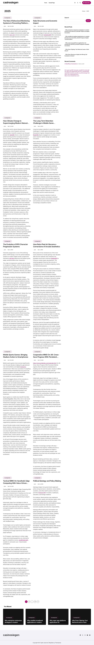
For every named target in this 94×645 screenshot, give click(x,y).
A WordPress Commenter (71, 63)
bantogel (85, 73)
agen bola (69, 71)
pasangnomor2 (75, 74)
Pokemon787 (42, 492)
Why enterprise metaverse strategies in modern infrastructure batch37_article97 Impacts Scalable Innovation (77, 31)
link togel (67, 70)
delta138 (12, 135)
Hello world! (81, 63)
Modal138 (35, 135)
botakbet (72, 73)
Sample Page (52, 2)
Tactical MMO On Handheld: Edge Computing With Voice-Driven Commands (16, 483)
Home (45, 2)
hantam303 (54, 258)
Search (67, 17)
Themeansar (58, 642)
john (5, 26)
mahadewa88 (47, 35)
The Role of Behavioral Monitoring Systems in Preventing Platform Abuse (16, 23)
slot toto (11, 258)
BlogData (51, 642)
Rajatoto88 (74, 71)
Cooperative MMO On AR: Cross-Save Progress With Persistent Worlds (46, 357)
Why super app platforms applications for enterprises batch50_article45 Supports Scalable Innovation (77, 44)
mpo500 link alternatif (84, 70)
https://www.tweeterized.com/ (72, 75)
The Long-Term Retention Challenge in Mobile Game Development (43, 123)
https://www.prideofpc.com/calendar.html (44, 363)
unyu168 (81, 73)
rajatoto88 (67, 73)
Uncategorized (7, 17)
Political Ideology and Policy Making (47, 481)
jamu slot (12, 35)
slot (65, 71)
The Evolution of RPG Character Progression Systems (15, 245)
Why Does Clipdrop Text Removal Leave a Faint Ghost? (80, 622)
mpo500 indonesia (73, 70)
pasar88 (76, 73)
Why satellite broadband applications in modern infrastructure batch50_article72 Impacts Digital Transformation (77, 38)
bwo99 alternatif (23, 540)
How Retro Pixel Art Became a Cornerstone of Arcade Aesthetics (46, 245)
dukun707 (79, 71)
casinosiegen (10, 2)
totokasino (23, 367)
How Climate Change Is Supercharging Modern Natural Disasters (15, 123)
